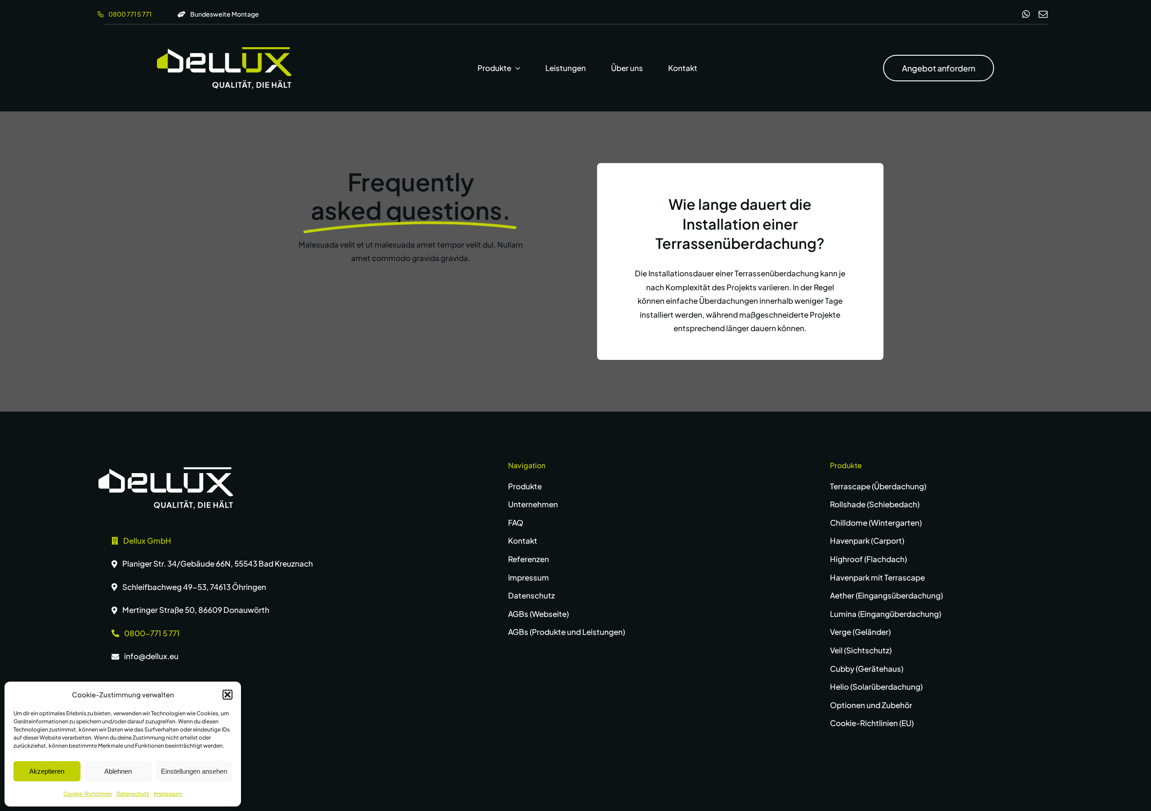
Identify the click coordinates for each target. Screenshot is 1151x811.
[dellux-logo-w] (165, 471)
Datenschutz (132, 793)
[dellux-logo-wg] (224, 51)
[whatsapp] (1026, 14)
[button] (227, 694)
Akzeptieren (46, 771)
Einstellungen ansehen (194, 771)
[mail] (1043, 14)
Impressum (168, 793)
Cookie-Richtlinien (87, 793)
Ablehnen (118, 771)
